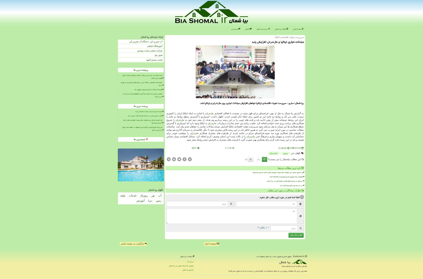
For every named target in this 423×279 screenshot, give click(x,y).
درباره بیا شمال (262, 29)
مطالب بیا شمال (280, 29)
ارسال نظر (295, 235)
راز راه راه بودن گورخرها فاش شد (291, 185)
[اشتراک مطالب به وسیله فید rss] (168, 159)
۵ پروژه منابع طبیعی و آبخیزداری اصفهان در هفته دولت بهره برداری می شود (142, 129)
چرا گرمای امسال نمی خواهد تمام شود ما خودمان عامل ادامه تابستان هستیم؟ (278, 172)
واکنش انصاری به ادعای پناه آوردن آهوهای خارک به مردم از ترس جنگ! (142, 95)
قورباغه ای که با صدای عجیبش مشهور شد (148, 89)
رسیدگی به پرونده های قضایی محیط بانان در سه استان (285, 181)
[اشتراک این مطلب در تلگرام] (190, 159)
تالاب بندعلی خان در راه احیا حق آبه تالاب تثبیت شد (145, 115)
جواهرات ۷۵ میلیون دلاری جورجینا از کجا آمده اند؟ (286, 176)
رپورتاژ (144, 195)
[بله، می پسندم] (264, 159)
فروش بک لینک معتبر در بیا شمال (181, 265)
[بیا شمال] (211, 12)
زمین (285, 153)
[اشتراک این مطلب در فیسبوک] (184, 159)
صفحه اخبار (211, 243)
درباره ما (190, 261)
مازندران (234, 29)
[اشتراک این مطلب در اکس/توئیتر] (179, 159)
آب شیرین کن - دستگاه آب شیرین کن (145, 41)
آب (159, 195)
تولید (122, 195)
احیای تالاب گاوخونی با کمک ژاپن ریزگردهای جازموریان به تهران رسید (141, 84)
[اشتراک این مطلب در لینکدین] (174, 159)
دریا (150, 200)
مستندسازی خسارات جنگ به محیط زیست (148, 111)
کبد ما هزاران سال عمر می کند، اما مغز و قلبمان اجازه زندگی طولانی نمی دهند (142, 77)
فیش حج (158, 55)
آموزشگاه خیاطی (154, 46)
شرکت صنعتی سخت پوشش (149, 50)
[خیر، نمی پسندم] (250, 159)
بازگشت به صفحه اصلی (133, 243)
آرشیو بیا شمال (188, 270)
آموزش (140, 200)
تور (153, 195)
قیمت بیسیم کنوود (154, 59)
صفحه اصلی (297, 29)
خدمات (133, 195)
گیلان (247, 29)
